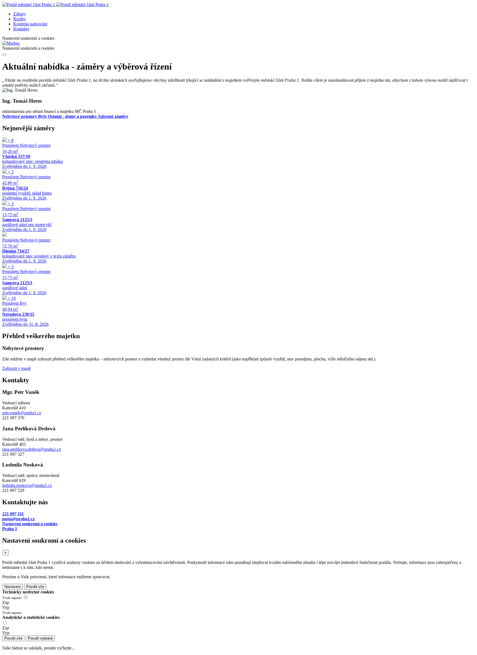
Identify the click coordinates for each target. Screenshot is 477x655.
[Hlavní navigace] (4, 54)
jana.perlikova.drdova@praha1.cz (31, 449)
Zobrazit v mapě (16, 368)
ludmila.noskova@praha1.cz (27, 485)
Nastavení (12, 587)
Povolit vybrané (40, 638)
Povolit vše (35, 587)
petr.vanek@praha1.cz (21, 412)
